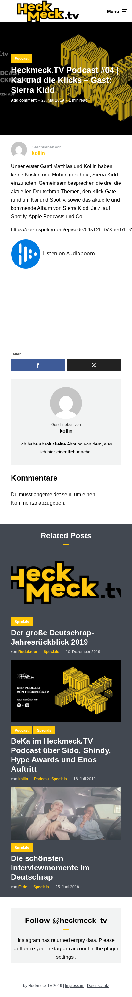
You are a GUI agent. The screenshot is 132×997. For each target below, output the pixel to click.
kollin (66, 431)
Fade (22, 887)
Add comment (24, 100)
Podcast (22, 58)
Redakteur (27, 652)
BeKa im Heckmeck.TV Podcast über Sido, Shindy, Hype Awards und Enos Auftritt (61, 755)
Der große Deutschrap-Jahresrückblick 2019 (52, 637)
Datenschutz (98, 986)
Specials (22, 622)
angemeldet (47, 494)
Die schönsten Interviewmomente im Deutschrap (50, 867)
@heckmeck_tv (79, 920)
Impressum (74, 986)
